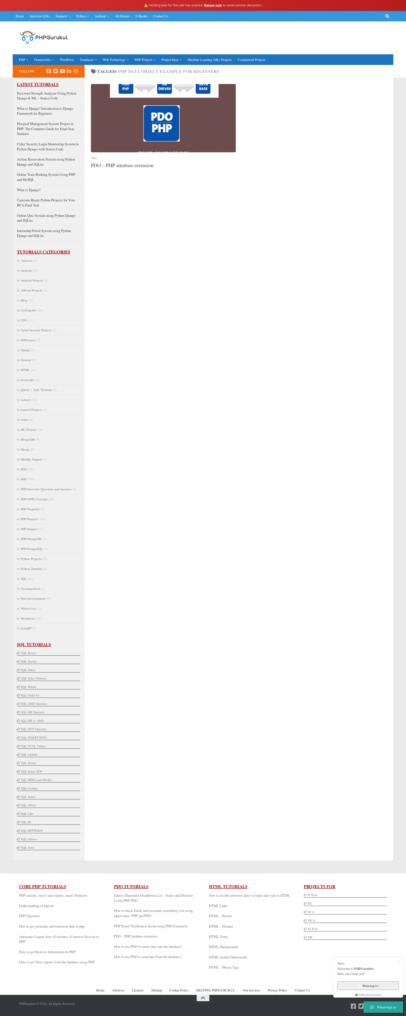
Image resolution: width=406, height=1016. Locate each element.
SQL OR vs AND (32, 720)
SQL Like (27, 813)
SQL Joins (27, 847)
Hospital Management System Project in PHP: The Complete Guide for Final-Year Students (45, 128)
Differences (28, 340)
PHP (22, 59)
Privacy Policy (277, 990)
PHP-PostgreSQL (32, 549)
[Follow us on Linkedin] (68, 71)
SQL (24, 578)
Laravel (25, 399)
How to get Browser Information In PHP (47, 951)
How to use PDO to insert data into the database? (148, 946)
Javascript (27, 380)
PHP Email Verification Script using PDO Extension (150, 926)
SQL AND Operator (34, 703)
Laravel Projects (31, 409)
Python (81, 16)
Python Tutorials (31, 568)
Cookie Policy (179, 990)
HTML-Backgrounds (223, 946)
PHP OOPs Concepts (34, 499)
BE (309, 903)
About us (118, 990)
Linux (25, 419)
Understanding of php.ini (36, 905)
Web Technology (114, 59)
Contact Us (160, 16)
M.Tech (313, 929)
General (26, 360)
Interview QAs (40, 16)
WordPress (67, 59)
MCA (311, 920)
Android (100, 16)
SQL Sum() (28, 797)
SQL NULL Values (33, 746)
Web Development (33, 598)
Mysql (25, 449)
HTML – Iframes (221, 926)
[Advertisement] (310, 37)
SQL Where (28, 687)
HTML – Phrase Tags (224, 967)
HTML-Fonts (218, 936)
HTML (25, 370)
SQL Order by (30, 695)
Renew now (213, 5)
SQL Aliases (29, 839)
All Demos (122, 16)
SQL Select (28, 670)
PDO (94, 158)
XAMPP (26, 628)
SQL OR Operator (33, 712)
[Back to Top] (203, 998)
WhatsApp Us (370, 986)
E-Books (141, 16)
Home (20, 16)
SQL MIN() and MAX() (36, 780)
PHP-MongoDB (31, 539)
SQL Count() (29, 788)
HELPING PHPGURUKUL (215, 990)
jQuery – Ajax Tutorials (36, 390)
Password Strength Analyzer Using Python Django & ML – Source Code (46, 96)
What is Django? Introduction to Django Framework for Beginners (45, 111)
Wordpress (28, 618)
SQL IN (26, 822)
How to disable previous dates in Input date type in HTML (249, 895)
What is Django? (28, 189)
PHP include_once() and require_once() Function (53, 895)
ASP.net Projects (31, 290)
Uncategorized (30, 588)
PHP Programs (30, 509)
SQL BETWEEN (32, 830)
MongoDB (28, 439)
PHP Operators (29, 915)
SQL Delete (28, 763)
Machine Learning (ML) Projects (210, 59)
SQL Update (29, 754)
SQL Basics (28, 653)
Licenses (138, 990)
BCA (311, 912)
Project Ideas (170, 59)
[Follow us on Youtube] (62, 71)
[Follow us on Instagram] (75, 71)
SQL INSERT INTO (34, 737)
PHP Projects (143, 59)
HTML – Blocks (220, 915)
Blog (24, 300)
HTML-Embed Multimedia (228, 957)
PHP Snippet (29, 529)
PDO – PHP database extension (122, 165)
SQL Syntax (29, 661)
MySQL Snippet (31, 459)
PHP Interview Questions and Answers (46, 489)
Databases (87, 59)
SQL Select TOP (31, 771)
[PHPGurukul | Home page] (44, 37)
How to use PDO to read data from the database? (147, 956)
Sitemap (156, 990)
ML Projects (29, 429)
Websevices (28, 608)
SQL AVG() (28, 805)
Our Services (251, 990)
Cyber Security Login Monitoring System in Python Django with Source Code (48, 146)
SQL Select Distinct (34, 678)
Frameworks (42, 59)
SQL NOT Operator (34, 729)
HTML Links (218, 905)
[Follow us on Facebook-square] (48, 71)
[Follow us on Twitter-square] (55, 71)
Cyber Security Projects (36, 330)
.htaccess (27, 260)
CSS (23, 320)
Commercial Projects (251, 59)
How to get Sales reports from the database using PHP (57, 962)
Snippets (61, 16)
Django (25, 350)
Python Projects (31, 559)
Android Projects (32, 280)
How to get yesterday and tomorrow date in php (51, 926)
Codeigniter (28, 310)
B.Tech (312, 895)
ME (310, 937)
